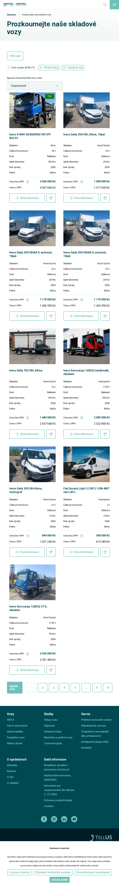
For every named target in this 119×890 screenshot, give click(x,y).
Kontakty (86, 747)
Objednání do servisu (93, 725)
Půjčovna (49, 725)
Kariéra (11, 771)
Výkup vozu (50, 719)
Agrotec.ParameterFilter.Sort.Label (24, 78)
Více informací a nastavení (93, 872)
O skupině (12, 782)
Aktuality (12, 765)
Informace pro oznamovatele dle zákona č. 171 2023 (59, 790)
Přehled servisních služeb (96, 719)
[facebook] (44, 819)
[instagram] (54, 819)
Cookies (49, 806)
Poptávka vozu (15, 737)
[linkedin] (64, 819)
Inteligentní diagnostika (95, 741)
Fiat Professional (17, 725)
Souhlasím (59, 879)
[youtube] (74, 819)
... (86, 687)
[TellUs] (101, 838)
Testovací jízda (53, 743)
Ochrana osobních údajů (58, 800)
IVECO (10, 719)
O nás (10, 777)
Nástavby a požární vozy (58, 737)
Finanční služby (52, 731)
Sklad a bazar (15, 743)
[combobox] (35, 85)
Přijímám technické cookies (53, 872)
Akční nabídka (15, 731)
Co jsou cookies (19, 872)
